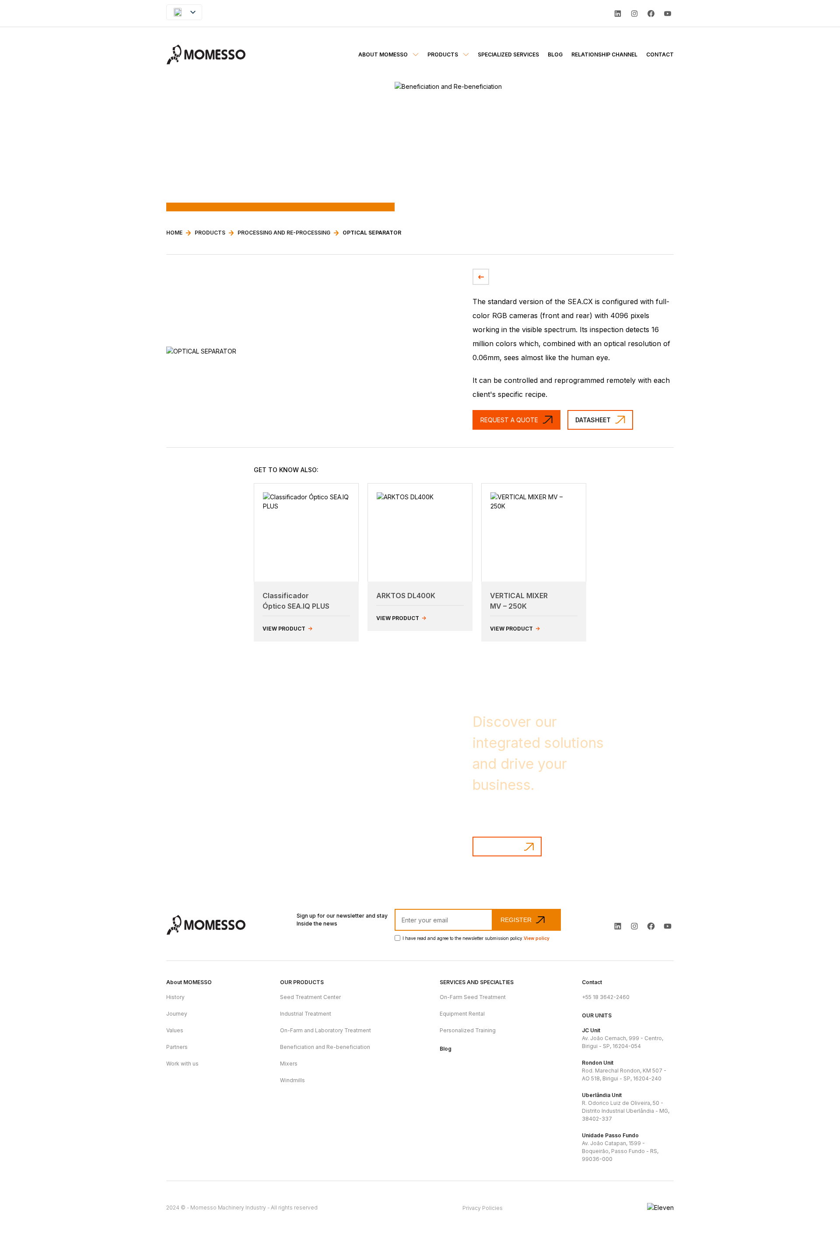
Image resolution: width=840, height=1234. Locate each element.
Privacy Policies (482, 1208)
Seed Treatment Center (310, 997)
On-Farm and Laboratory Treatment (325, 1030)
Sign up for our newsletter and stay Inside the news (342, 919)
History (175, 997)
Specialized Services (508, 54)
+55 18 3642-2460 (606, 997)
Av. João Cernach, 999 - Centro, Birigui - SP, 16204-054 (622, 1038)
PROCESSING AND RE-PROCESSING (284, 232)
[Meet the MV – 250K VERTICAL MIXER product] (533, 532)
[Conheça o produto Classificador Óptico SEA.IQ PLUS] (306, 532)
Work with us (182, 1063)
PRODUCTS (210, 232)
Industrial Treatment (305, 1013)
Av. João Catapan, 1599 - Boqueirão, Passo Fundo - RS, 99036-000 (620, 1147)
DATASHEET (593, 420)
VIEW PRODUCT (284, 628)
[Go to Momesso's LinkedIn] (618, 13)
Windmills (292, 1080)
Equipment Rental (462, 1013)
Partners (177, 1047)
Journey (176, 1013)
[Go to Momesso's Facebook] (651, 926)
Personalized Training (468, 1030)
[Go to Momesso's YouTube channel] (668, 926)
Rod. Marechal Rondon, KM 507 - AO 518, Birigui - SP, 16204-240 (624, 1070)
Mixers (289, 1063)
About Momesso (383, 54)
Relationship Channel (604, 54)
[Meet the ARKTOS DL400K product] (420, 532)
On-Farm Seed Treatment (473, 997)
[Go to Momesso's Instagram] (634, 926)
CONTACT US (500, 846)
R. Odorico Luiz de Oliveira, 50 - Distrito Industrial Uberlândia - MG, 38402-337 (625, 1107)
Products (443, 54)
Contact (660, 54)
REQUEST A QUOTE (509, 420)
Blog (555, 54)
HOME (174, 232)
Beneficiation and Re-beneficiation (325, 1047)
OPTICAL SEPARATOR (372, 232)
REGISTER (516, 919)
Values (174, 1030)
